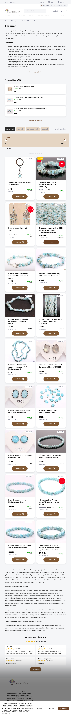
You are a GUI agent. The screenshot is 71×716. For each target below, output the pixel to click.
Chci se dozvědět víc (35, 72)
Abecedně (45, 129)
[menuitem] (8, 16)
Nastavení (39, 708)
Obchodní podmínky (10, 2)
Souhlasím (64, 708)
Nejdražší (20, 129)
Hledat (43, 11)
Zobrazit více (35, 669)
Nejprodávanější (32, 129)
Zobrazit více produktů (35, 120)
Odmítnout (51, 708)
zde (9, 713)
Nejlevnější (10, 129)
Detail (51, 242)
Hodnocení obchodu (35, 637)
